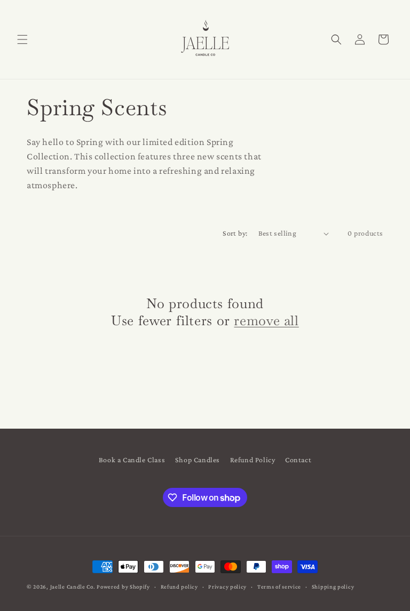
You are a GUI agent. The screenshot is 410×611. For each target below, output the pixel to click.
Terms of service (279, 586)
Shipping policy (333, 586)
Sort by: (235, 233)
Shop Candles (197, 459)
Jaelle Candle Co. (73, 586)
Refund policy (179, 586)
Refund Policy (252, 459)
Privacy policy (227, 586)
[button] (22, 39)
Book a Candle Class (132, 459)
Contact (298, 459)
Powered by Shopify (123, 586)
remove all (266, 320)
